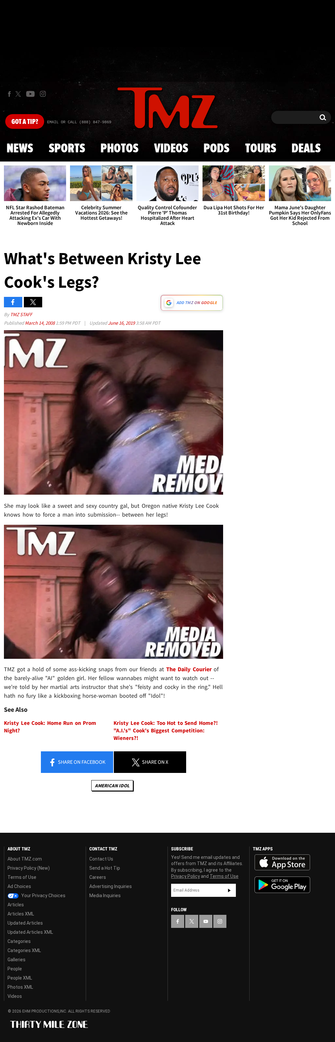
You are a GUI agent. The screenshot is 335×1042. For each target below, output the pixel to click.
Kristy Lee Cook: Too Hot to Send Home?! (166, 723)
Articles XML (21, 913)
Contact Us (101, 859)
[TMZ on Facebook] (9, 94)
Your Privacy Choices (42, 895)
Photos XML (20, 987)
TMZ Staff (21, 314)
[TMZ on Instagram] (42, 94)
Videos (171, 149)
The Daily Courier (189, 669)
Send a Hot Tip (104, 868)
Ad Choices (19, 886)
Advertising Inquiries (110, 886)
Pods (216, 149)
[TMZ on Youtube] (30, 94)
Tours (260, 149)
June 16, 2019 (122, 323)
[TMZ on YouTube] (205, 921)
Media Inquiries (105, 895)
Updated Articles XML (30, 932)
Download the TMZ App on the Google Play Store (282, 885)
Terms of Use (22, 877)
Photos (119, 149)
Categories (19, 941)
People (15, 968)
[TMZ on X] (19, 94)
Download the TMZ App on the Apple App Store (282, 862)
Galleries (17, 959)
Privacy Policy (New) (29, 868)
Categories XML (24, 950)
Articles (16, 904)
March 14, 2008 (40, 323)
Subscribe (229, 890)
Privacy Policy (185, 876)
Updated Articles (25, 923)
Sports (67, 149)
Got (24, 122)
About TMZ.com (25, 859)
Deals (306, 149)
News (20, 149)
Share (81, 762)
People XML (20, 978)
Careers (97, 877)
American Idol (112, 785)
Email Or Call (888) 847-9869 (79, 122)
